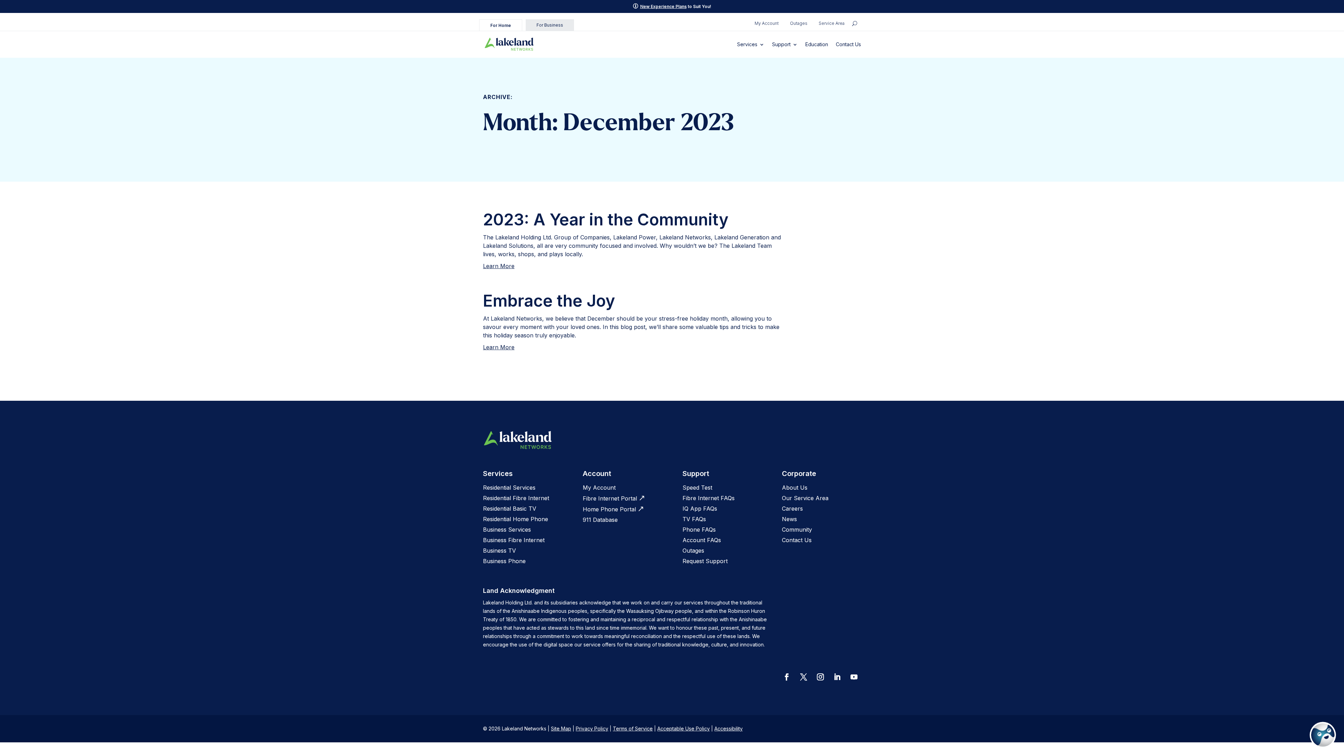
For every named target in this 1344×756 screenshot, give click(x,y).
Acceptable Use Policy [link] (683, 729)
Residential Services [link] (509, 487)
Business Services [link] (507, 529)
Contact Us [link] (848, 44)
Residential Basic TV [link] (509, 508)
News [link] (789, 519)
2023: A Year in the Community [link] (605, 219)
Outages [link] (798, 23)
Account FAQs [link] (701, 540)
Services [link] (747, 44)
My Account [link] (767, 23)
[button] (787, 677)
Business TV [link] (499, 550)
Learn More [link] (498, 266)
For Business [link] (550, 25)
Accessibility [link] (728, 729)
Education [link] (816, 44)
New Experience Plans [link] (663, 6)
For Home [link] (500, 25)
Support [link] (781, 44)
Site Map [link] (561, 729)
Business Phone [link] (504, 561)
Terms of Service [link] (633, 729)
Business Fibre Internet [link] (514, 540)
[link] (509, 44)
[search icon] (854, 23)
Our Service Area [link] (805, 498)
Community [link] (797, 529)
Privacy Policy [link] (592, 729)
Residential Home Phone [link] (515, 519)
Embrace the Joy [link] (549, 300)
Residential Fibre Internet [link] (516, 498)
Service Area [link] (832, 23)
